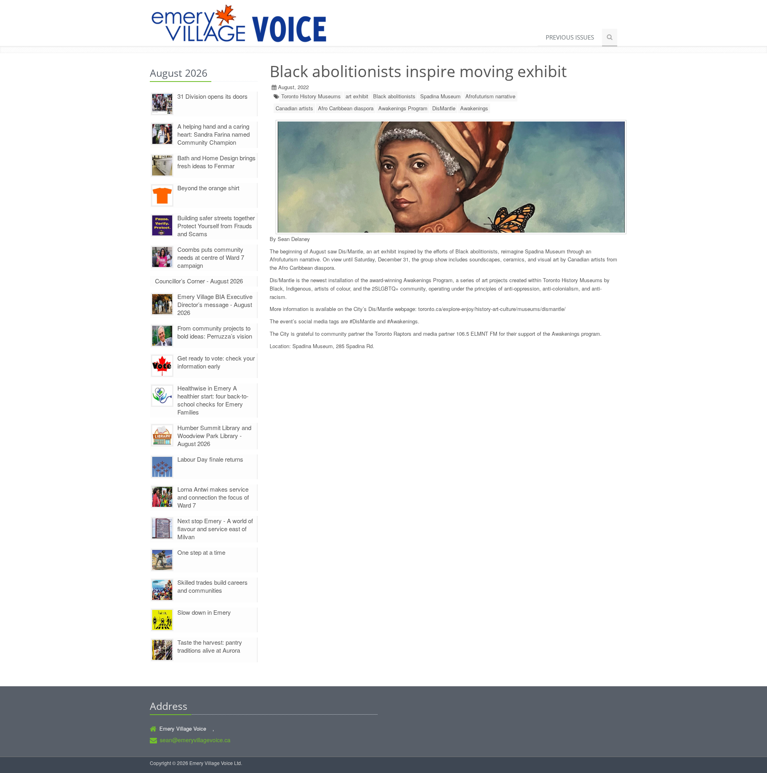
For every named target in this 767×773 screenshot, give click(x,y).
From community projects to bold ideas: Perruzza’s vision (214, 332)
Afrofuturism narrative (490, 96)
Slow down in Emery (204, 612)
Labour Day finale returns (210, 459)
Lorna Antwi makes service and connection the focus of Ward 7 (213, 497)
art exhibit (357, 96)
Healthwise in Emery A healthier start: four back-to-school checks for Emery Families (212, 400)
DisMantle (443, 108)
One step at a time (201, 552)
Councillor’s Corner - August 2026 (199, 281)
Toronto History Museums (311, 96)
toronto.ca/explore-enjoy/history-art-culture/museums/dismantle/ (492, 309)
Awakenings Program (402, 108)
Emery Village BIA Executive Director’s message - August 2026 (214, 304)
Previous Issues (570, 37)
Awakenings (474, 108)
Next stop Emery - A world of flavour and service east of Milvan (215, 528)
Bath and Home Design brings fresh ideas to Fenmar (216, 161)
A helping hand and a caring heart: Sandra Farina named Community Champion (213, 134)
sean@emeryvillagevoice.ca (195, 740)
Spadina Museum (440, 96)
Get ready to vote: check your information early (216, 362)
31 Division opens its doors (212, 96)
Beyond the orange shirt (208, 187)
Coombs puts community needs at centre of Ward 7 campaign (210, 257)
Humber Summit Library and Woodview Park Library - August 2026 (214, 435)
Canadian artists (294, 108)
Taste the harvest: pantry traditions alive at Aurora (209, 646)
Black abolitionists (394, 96)
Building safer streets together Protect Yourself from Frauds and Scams (216, 225)
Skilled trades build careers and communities (212, 586)
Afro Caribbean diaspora (346, 108)
